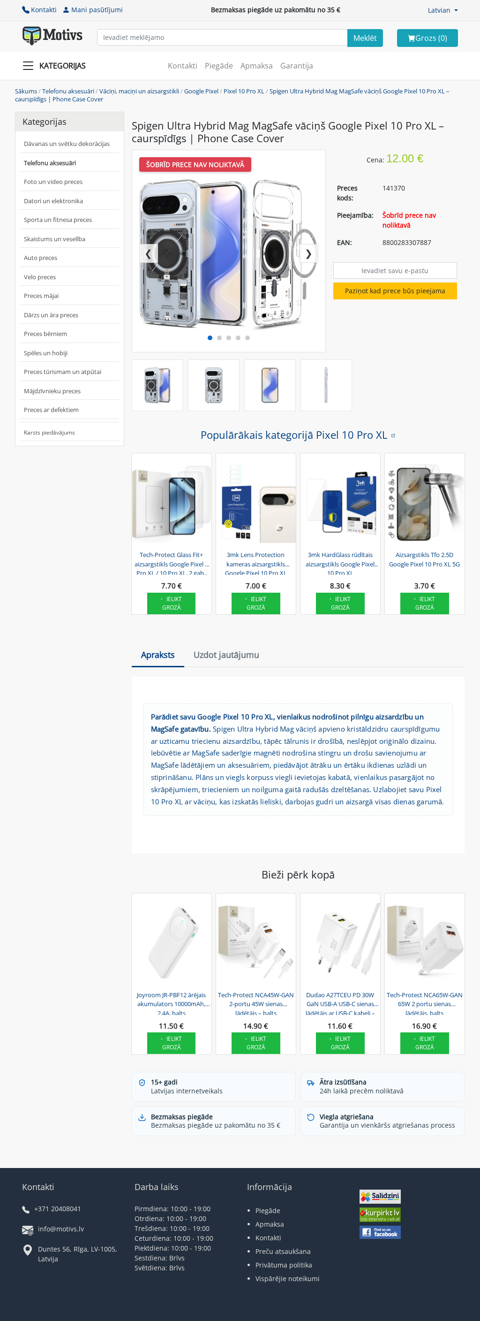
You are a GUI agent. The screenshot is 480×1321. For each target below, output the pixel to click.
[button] (443, 10)
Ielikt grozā (172, 603)
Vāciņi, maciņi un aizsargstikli (139, 91)
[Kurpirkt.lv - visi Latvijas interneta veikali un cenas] (380, 1215)
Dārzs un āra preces (51, 315)
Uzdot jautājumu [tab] (226, 654)
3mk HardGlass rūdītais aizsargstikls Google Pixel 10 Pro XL (340, 562)
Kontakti (44, 9)
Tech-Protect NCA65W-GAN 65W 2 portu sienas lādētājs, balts (425, 1003)
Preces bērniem (45, 333)
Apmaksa (256, 66)
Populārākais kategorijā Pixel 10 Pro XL (294, 435)
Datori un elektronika (53, 201)
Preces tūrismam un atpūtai (62, 371)
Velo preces (40, 277)
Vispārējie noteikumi (287, 1278)
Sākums (26, 91)
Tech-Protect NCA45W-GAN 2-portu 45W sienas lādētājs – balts (256, 1003)
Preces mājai (41, 295)
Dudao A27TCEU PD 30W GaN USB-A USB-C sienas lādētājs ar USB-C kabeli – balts (340, 1003)
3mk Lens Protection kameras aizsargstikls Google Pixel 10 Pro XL (256, 562)
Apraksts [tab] (158, 654)
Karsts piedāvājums (49, 432)
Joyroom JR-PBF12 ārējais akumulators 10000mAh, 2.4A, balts (171, 1003)
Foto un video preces (53, 181)
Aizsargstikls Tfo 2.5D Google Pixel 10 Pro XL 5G (424, 559)
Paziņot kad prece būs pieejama (395, 290)
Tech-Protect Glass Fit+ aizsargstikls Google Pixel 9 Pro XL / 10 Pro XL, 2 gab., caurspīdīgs (171, 562)
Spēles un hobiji (46, 353)
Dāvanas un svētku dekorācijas (67, 143)
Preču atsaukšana (283, 1251)
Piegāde (219, 66)
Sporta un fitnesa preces (58, 219)
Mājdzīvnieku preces (52, 391)
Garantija (296, 66)
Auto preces (40, 257)
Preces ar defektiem (51, 409)
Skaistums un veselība (54, 239)
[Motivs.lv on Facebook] (380, 1233)
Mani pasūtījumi (97, 9)
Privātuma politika (283, 1264)
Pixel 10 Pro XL (244, 91)
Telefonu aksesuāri (68, 91)
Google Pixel (201, 91)
